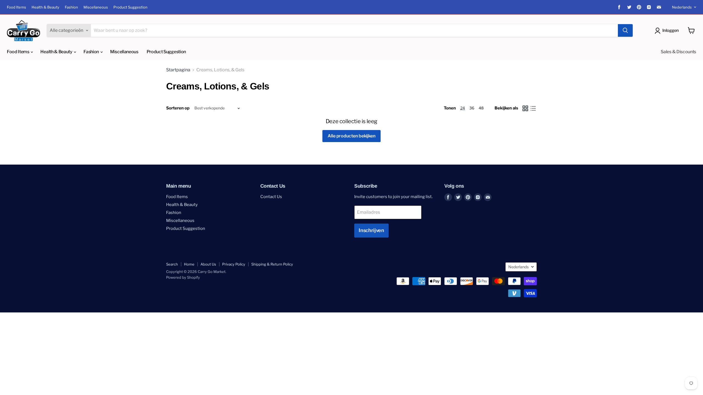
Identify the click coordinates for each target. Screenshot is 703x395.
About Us (208, 264)
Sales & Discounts (678, 51)
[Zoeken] (625, 30)
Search (172, 264)
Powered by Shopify (183, 277)
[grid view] (525, 108)
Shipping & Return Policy (272, 264)
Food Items (16, 7)
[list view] (533, 108)
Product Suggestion (130, 7)
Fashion (71, 7)
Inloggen (670, 30)
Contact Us (271, 196)
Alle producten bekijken (351, 136)
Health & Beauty (45, 7)
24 (462, 108)
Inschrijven (371, 230)
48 (481, 108)
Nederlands (682, 7)
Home (189, 264)
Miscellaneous (95, 7)
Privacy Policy (233, 264)
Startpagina (178, 69)
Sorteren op (177, 108)
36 (471, 108)
